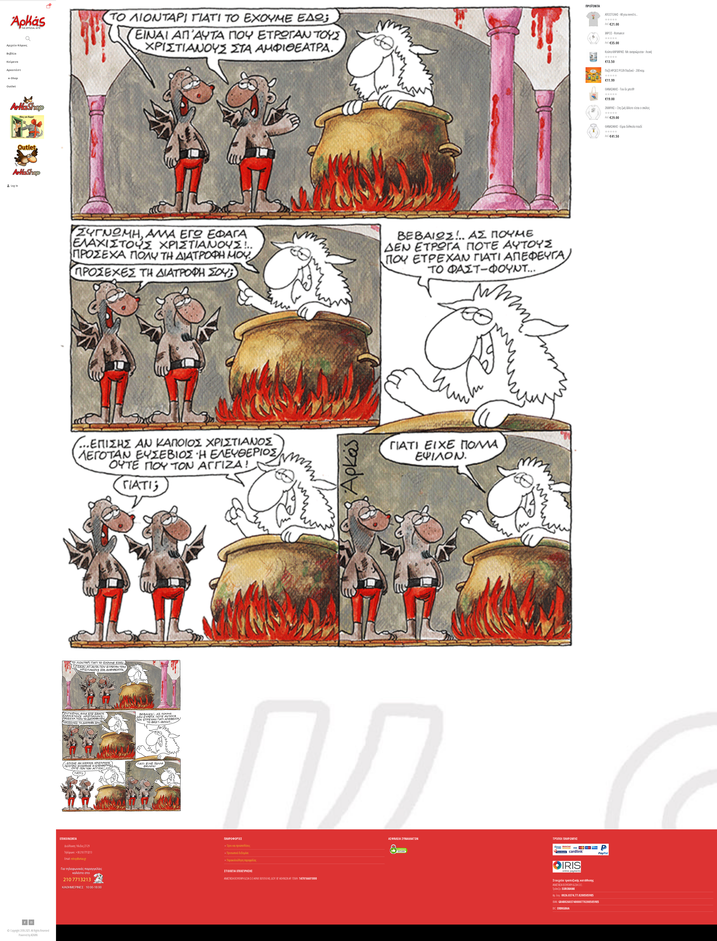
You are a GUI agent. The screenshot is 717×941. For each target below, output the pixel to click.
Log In (14, 185)
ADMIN (34, 935)
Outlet (11, 86)
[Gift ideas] (27, 127)
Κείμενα (12, 61)
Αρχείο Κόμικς (17, 45)
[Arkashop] (27, 103)
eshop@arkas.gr (78, 859)
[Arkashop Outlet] (27, 160)
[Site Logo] (28, 22)
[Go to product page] (593, 19)
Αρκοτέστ (14, 70)
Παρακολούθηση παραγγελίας (241, 860)
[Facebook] (25, 922)
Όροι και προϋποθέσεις (238, 846)
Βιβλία (11, 53)
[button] (28, 38)
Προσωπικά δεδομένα (237, 853)
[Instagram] (31, 922)
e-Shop (13, 78)
